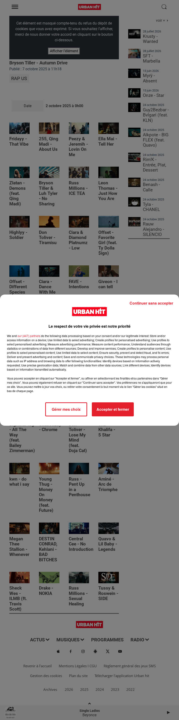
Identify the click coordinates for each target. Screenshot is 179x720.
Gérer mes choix (66, 409)
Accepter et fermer (112, 409)
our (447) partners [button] (28, 336)
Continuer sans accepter (151, 303)
